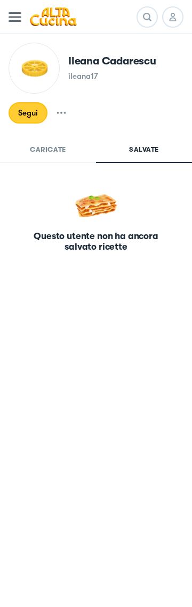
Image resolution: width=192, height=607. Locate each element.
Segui (28, 113)
